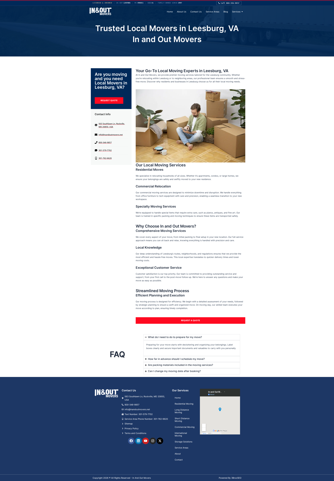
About (178, 453)
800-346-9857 (230, 3)
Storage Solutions (183, 441)
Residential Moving (184, 403)
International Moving (181, 434)
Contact (179, 459)
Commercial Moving (185, 427)
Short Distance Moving (182, 419)
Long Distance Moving (182, 411)
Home (178, 397)
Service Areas (181, 447)
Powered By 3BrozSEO (230, 478)
